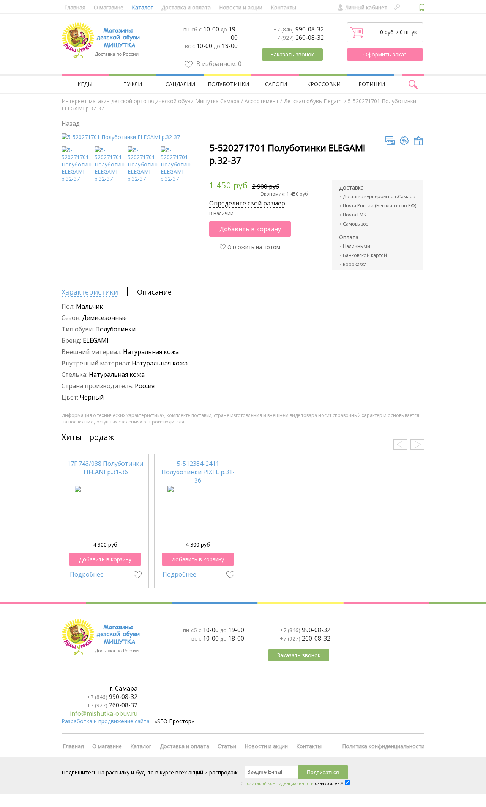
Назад (71, 123)
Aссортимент (262, 101)
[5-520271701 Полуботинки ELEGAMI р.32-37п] (143, 178)
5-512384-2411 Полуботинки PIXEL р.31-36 (198, 471)
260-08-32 (298, 37)
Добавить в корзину (250, 229)
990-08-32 (298, 29)
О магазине (108, 7)
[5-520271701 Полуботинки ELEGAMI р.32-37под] (77, 178)
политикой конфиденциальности (279, 783)
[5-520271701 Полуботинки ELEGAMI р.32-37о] (176, 178)
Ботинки (371, 84)
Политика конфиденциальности (383, 746)
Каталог (142, 7)
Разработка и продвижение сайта (106, 721)
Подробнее (87, 574)
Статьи (227, 746)
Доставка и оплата (186, 7)
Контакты (283, 7)
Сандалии (180, 84)
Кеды (84, 84)
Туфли (132, 84)
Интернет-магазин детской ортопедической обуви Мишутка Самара (151, 101)
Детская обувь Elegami (313, 101)
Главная (74, 7)
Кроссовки (324, 84)
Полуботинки (228, 84)
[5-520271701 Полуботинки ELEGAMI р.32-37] (121, 137)
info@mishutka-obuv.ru (103, 713)
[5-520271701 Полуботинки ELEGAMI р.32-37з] (110, 178)
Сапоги (276, 84)
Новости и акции (240, 7)
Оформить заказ (385, 54)
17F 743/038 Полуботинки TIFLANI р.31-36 (105, 467)
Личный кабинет (366, 7)
